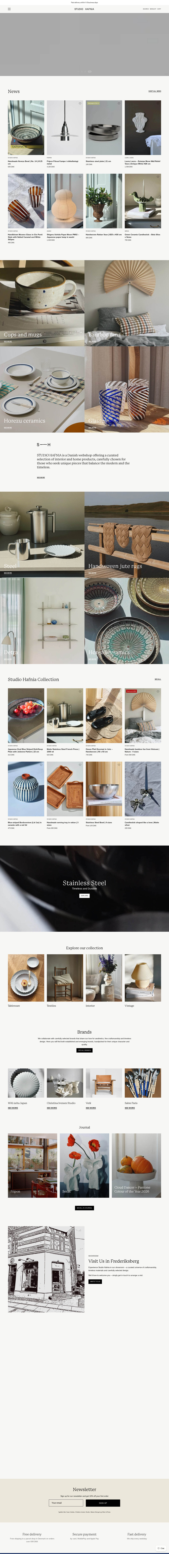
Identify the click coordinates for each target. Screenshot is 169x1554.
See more (8, 341)
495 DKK (11, 242)
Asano (49, 231)
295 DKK (128, 828)
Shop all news (155, 91)
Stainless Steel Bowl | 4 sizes (99, 822)
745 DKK (89, 755)
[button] (146, 9)
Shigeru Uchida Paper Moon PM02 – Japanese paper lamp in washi (63, 235)
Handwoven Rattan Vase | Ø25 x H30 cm (104, 234)
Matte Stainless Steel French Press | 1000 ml (63, 750)
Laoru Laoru (129, 157)
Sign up (103, 1503)
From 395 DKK (52, 828)
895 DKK (89, 238)
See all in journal (84, 1208)
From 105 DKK (91, 825)
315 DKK (11, 755)
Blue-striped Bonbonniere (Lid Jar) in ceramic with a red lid (25, 823)
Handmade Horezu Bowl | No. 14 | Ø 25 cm (25, 162)
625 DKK (50, 755)
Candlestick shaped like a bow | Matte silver (142, 823)
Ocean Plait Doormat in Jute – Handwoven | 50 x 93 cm (99, 750)
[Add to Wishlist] (41, 103)
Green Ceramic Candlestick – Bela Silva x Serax (142, 235)
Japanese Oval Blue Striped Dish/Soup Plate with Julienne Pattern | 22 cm (25, 750)
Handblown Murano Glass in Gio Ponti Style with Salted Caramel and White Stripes (25, 237)
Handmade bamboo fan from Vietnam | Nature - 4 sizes (142, 750)
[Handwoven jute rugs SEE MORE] (84, 44)
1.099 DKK (129, 167)
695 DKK (11, 167)
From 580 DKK (130, 755)
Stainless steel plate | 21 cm (98, 161)
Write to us (95, 1281)
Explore (84, 895)
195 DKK (89, 164)
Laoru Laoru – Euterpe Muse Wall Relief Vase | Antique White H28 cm (142, 162)
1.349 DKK (51, 240)
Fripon (49, 157)
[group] (84, 2)
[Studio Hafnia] (84, 9)
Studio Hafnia (13, 157)
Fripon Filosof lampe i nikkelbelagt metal (62, 162)
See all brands (84, 1050)
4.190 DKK (51, 167)
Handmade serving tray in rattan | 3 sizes (62, 823)
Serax (127, 231)
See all (158, 679)
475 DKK (11, 828)
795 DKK (128, 240)
